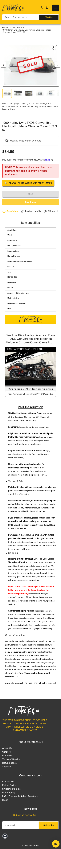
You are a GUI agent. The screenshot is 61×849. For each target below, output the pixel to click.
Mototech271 (34, 845)
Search (49, 17)
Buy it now (30, 202)
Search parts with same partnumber (28, 183)
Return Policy (9, 785)
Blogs (5, 799)
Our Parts (7, 755)
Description (12, 211)
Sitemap (6, 766)
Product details (33, 211)
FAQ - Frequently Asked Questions (20, 796)
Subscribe (48, 825)
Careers (6, 751)
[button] (5, 836)
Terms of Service (11, 759)
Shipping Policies (11, 788)
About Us (7, 748)
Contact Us (8, 781)
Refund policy (9, 762)
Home (5, 27)
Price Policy (8, 792)
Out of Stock (16, 27)
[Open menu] (55, 8)
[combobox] (30, 17)
